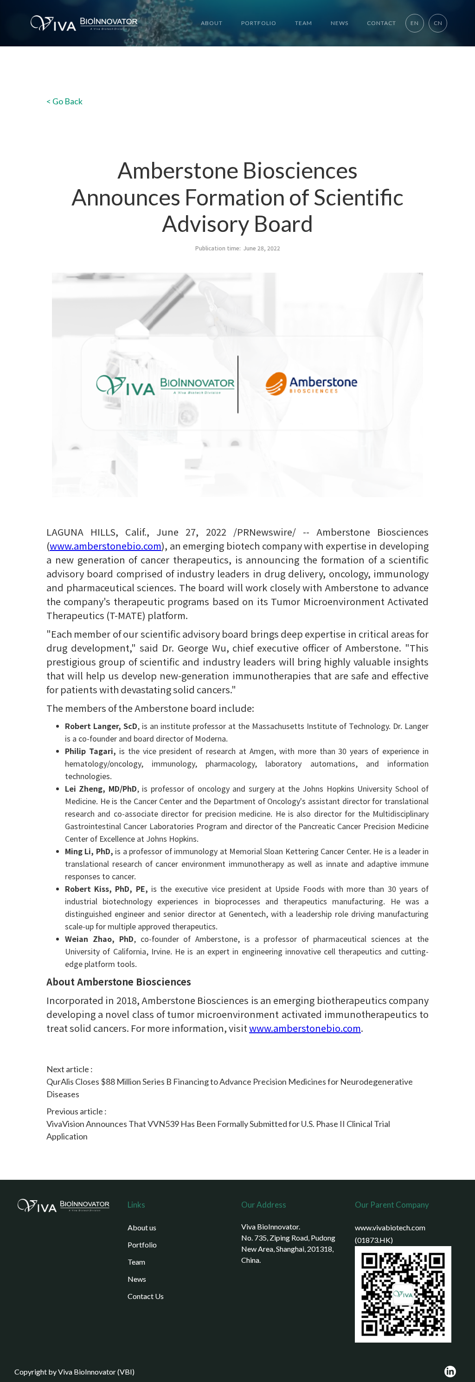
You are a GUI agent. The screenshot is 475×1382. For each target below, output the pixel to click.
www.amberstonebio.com (105, 545)
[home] (81, 23)
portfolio (258, 22)
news (339, 22)
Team (136, 1261)
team (303, 22)
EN (415, 22)
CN (438, 22)
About (212, 22)
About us (142, 1227)
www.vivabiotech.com (390, 1227)
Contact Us (146, 1296)
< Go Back (64, 101)
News (137, 1278)
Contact (381, 22)
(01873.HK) (374, 1239)
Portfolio (142, 1244)
